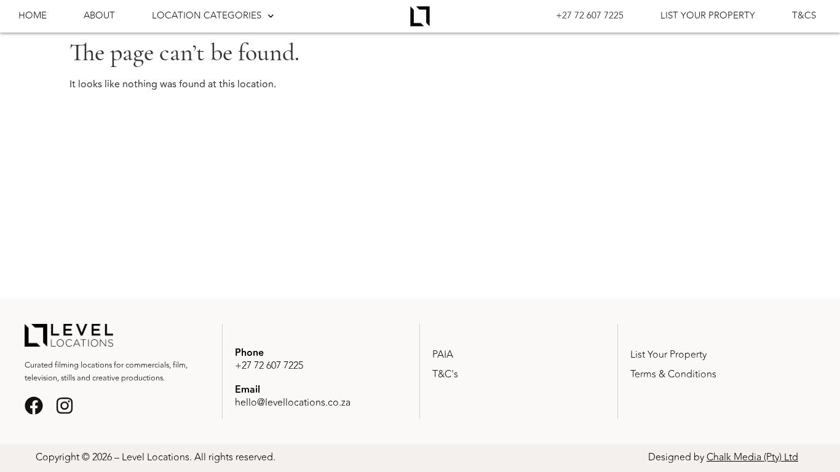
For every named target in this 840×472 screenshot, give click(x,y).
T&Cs (804, 16)
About (99, 16)
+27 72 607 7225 (590, 16)
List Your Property (707, 16)
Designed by (723, 457)
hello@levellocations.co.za (293, 402)
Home (32, 16)
